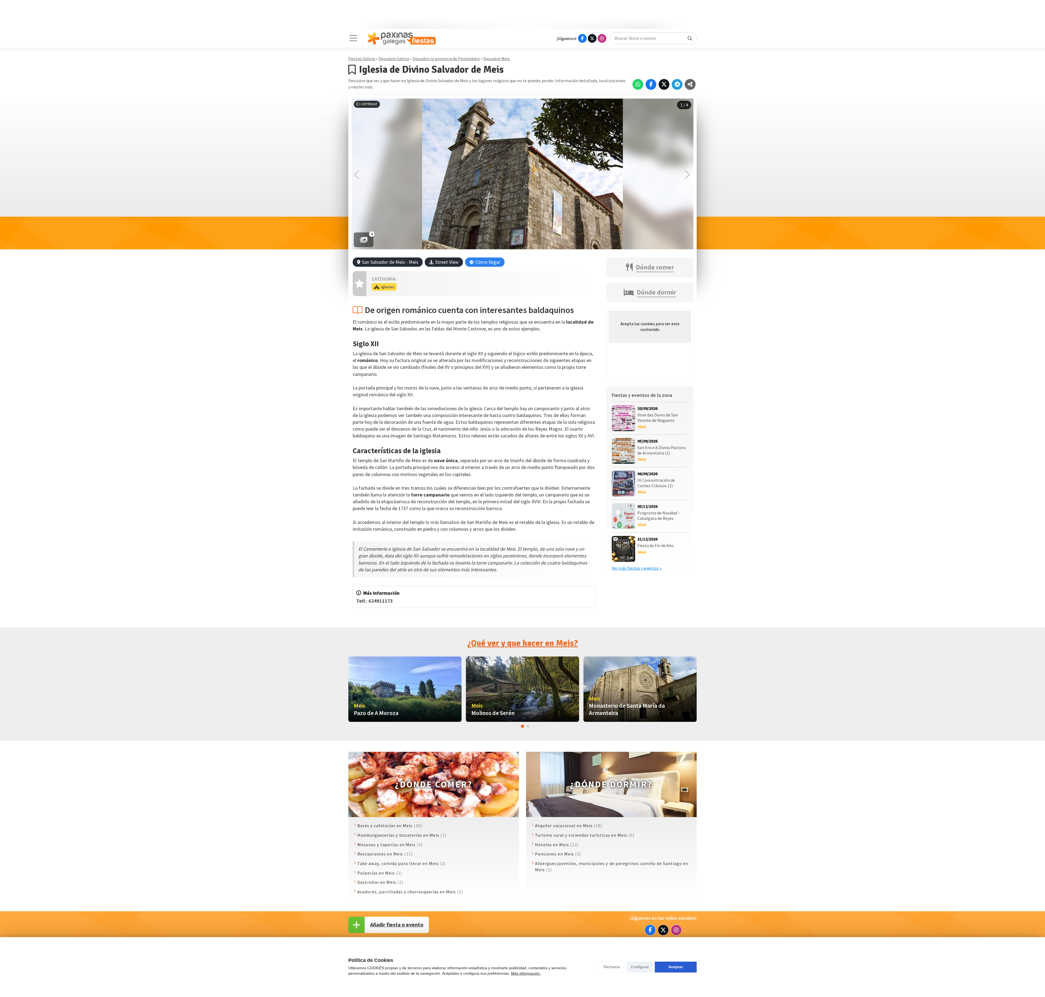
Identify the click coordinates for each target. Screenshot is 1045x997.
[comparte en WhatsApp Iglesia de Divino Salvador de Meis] (637, 84)
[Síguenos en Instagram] (602, 38)
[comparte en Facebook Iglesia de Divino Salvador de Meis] (651, 84)
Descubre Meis (496, 58)
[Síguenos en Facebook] (582, 38)
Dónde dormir (656, 292)
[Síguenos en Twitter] (592, 38)
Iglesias (387, 286)
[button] (688, 174)
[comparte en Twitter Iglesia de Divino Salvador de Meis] (664, 84)
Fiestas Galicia (361, 58)
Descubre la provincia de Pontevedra (446, 58)
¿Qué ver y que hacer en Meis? (522, 643)
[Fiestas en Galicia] (402, 38)
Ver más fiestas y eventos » (636, 568)
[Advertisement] (522, 14)
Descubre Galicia (394, 58)
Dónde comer (655, 267)
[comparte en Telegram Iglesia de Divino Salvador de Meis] (677, 84)
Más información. (526, 973)
